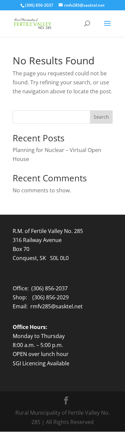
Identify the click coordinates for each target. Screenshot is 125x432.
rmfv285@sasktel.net (56, 306)
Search (101, 117)
